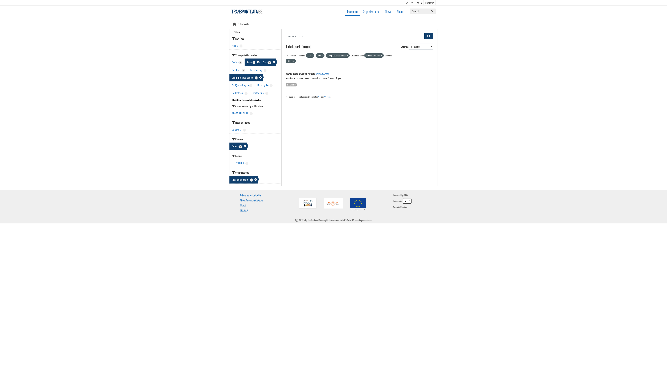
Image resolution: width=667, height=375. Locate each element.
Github (243, 205)
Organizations (371, 11)
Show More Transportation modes (246, 99)
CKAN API (244, 210)
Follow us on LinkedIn (250, 195)
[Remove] (312, 56)
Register (429, 2)
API (319, 96)
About (400, 11)
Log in (419, 2)
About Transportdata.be (251, 200)
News (388, 11)
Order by (404, 46)
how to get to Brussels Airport (300, 73)
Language (397, 200)
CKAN (406, 195)
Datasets (352, 11)
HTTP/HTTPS (291, 85)
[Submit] (431, 11)
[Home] (234, 24)
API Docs (327, 96)
